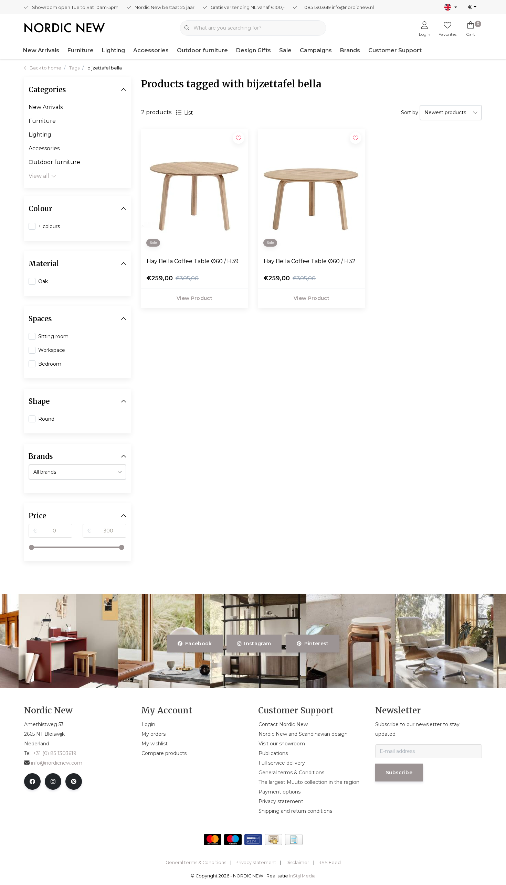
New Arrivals (41, 50)
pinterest (316, 643)
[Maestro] (233, 839)
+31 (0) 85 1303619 (54, 753)
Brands (350, 50)
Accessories (151, 50)
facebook (198, 643)
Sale (285, 50)
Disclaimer (297, 862)
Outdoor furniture (202, 50)
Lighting (113, 50)
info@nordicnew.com (56, 763)
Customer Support (395, 50)
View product (194, 298)
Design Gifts (253, 50)
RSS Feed (329, 862)
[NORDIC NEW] (64, 27)
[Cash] (273, 839)
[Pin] (253, 839)
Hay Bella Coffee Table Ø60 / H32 (310, 261)
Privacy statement (255, 862)
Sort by (409, 112)
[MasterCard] (212, 839)
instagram (257, 643)
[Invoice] (294, 839)
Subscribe (399, 772)
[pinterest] (73, 781)
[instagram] (53, 781)
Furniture (80, 50)
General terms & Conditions (196, 862)
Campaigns (316, 50)
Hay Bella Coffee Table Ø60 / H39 (193, 261)
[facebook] (32, 781)
